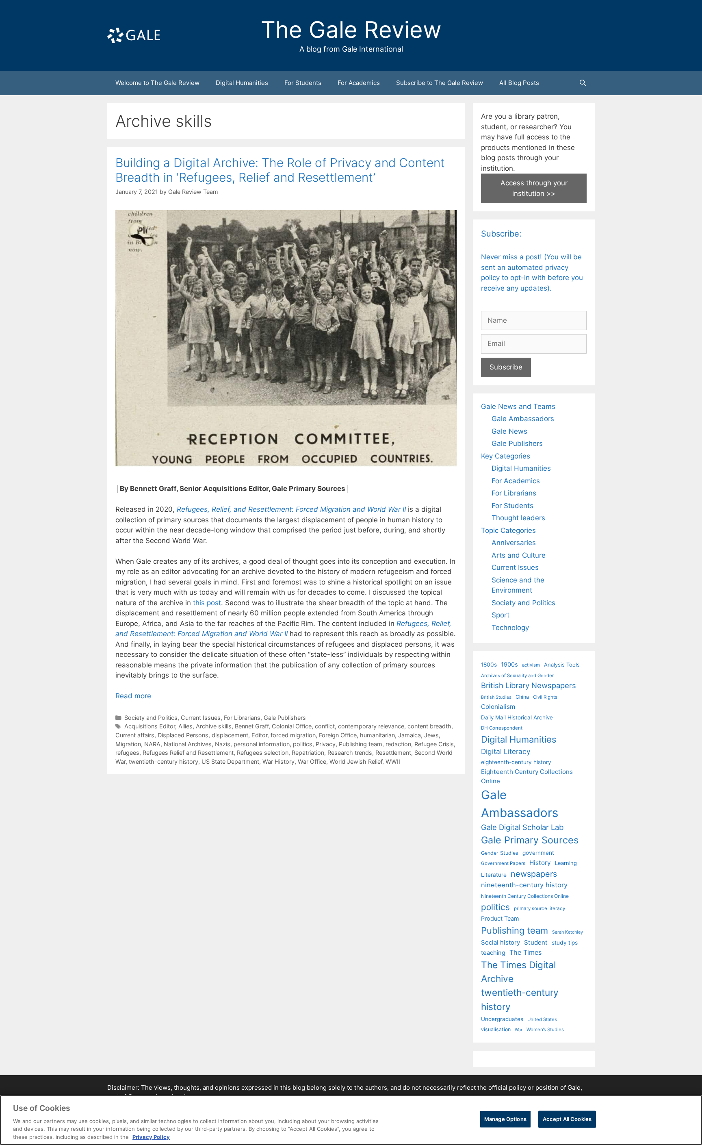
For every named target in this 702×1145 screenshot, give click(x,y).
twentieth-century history (163, 761)
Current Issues (201, 717)
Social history (500, 942)
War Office (312, 761)
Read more (133, 696)
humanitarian (377, 735)
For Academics (359, 83)
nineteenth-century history (524, 885)
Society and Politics (151, 717)
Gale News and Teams (518, 406)
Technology (510, 628)
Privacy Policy (151, 1136)
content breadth (429, 726)
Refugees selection (262, 752)
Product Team (500, 918)
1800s (489, 664)
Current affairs (134, 735)
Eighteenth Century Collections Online (527, 776)
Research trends (349, 752)
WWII (393, 761)
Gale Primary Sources (529, 840)
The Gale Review (351, 29)
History (540, 863)
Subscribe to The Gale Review (439, 83)
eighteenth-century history (516, 762)
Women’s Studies (545, 1029)
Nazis (222, 744)
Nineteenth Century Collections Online (525, 896)
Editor (259, 735)
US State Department (230, 761)
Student (536, 942)
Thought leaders (518, 518)
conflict (325, 726)
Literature (494, 874)
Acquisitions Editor (149, 726)
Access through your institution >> (534, 188)
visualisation (496, 1029)
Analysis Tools (562, 664)
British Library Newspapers (528, 685)
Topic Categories (508, 530)
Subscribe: (501, 234)
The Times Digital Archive (518, 971)
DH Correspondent (501, 728)
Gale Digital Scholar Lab (522, 827)
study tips (565, 942)
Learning (566, 863)
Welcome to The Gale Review (157, 83)
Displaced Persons (183, 735)
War (518, 1029)
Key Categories (505, 456)
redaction (398, 744)
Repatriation (308, 752)
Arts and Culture (519, 555)
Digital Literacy (506, 751)
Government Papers (503, 863)
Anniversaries (514, 543)
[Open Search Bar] (583, 83)
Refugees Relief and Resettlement (188, 752)
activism (531, 665)
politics (302, 744)
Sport (500, 615)
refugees (127, 752)
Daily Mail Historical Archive (517, 717)
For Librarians (242, 717)
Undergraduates (502, 1019)
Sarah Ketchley (567, 932)
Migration (128, 744)
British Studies (496, 697)
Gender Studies (499, 853)
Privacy (326, 744)
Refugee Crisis (434, 744)
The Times (525, 952)
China (522, 697)
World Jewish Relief (355, 761)
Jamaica (409, 735)
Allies (185, 726)
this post (207, 603)
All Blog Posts (519, 83)
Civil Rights (545, 697)
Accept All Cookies (567, 1119)
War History (278, 761)
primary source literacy (539, 908)
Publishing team (360, 744)
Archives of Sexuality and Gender (517, 675)
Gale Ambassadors (523, 419)
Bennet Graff (252, 726)
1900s (509, 664)
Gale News (509, 431)
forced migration (293, 735)
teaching (493, 952)
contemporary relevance (371, 726)
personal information (262, 744)
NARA (152, 744)
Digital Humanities (242, 83)
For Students (302, 83)
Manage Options (505, 1119)
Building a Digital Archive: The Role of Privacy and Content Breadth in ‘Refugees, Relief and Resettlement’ (280, 170)
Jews (431, 735)
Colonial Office (292, 726)
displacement (230, 735)
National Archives (188, 744)
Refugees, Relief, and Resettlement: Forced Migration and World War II (291, 509)
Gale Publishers (285, 717)
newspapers (534, 874)
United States (542, 1019)
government (538, 853)
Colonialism (498, 706)
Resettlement (393, 752)
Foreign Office (338, 735)
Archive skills (214, 726)
